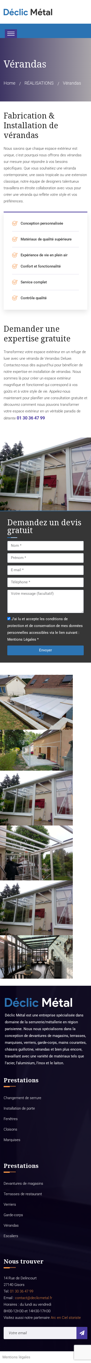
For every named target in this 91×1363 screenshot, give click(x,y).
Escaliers (11, 1236)
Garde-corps (13, 1215)
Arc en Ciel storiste (66, 1317)
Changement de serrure (22, 1098)
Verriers (10, 1204)
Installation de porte (19, 1108)
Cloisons (10, 1129)
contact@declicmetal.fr (33, 1298)
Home (9, 83)
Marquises (12, 1140)
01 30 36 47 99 (31, 417)
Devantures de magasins (23, 1183)
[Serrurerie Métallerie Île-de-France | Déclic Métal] (28, 12)
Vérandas (11, 1225)
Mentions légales (16, 1357)
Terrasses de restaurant (23, 1194)
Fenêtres (11, 1119)
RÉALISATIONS (39, 83)
